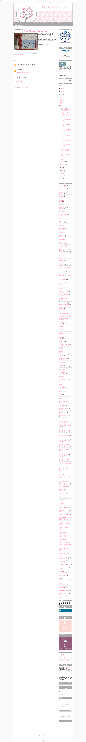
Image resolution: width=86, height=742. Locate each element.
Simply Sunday (62, 404)
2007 (61, 180)
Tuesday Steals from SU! (63, 572)
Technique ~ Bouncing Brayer (64, 506)
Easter (60, 256)
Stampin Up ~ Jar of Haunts (64, 439)
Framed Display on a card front (65, 275)
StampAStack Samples (63, 417)
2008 (61, 178)
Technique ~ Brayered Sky (64, 507)
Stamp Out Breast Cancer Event (65, 415)
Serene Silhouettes (62, 398)
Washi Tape (61, 583)
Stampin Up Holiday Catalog (64, 459)
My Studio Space (62, 349)
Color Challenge (62, 236)
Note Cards (61, 355)
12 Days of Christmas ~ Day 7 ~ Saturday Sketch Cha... (66, 130)
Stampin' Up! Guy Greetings (64, 483)
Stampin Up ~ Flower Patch (64, 430)
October (62, 162)
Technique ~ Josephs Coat (64, 528)
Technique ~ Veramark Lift (64, 552)
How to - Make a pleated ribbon (65, 299)
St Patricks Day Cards (63, 412)
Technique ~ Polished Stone (64, 536)
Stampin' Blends (62, 462)
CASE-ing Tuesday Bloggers (64, 219)
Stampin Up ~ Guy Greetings (64, 435)
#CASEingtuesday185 (63, 185)
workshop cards (62, 596)
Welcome (61, 591)
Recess (60, 383)
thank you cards (62, 561)
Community (63, 159)
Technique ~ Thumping (63, 548)
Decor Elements (62, 247)
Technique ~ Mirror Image (64, 533)
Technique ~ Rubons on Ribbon (65, 542)
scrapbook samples (62, 395)
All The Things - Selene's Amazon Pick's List (51, 23)
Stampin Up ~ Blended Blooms (64, 422)
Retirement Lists (62, 385)
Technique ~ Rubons (63, 540)
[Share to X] (35, 53)
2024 (61, 85)
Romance (61, 390)
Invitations (61, 323)
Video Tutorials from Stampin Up (65, 579)
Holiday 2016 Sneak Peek (64, 294)
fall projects (61, 260)
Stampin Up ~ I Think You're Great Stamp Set (64, 437)
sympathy (61, 499)
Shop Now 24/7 (62, 654)
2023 (61, 86)
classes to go (61, 232)
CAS (60, 218)
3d (59, 189)
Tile (59, 568)
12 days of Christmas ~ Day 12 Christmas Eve (66, 115)
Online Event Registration (63, 716)
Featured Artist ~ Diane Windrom (65, 267)
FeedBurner (68, 706)
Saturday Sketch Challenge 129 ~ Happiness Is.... (66, 150)
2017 (61, 94)
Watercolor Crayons (62, 584)
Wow (60, 597)
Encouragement (62, 257)
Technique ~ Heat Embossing (64, 527)
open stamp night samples (64, 366)
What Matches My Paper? (64, 593)
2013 (61, 100)
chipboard (61, 225)
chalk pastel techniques (63, 224)
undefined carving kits (63, 575)
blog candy (61, 205)
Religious (60, 384)
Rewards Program (62, 388)
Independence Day (62, 322)
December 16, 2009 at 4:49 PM (22, 65)
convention (61, 240)
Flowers (60, 272)
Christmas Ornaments (63, 229)
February (63, 175)
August (62, 165)
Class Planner (61, 231)
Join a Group (68, 667)
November (63, 161)
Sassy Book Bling (62, 392)
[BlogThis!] (34, 53)
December (63, 108)
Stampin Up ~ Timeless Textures (65, 419)
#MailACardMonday (62, 188)
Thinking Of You (62, 565)
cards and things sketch (63, 214)
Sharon (18, 69)
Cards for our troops (63, 217)
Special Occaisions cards (63, 408)
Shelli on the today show (63, 401)
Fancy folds (61, 261)
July (62, 167)
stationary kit (61, 489)
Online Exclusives (62, 363)
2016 (61, 96)
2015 (61, 97)
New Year (61, 351)
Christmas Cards (20, 54)
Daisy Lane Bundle (62, 246)
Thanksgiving (61, 562)
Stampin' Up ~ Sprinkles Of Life (65, 474)
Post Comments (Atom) (23, 87)
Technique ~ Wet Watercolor (64, 553)
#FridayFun (61, 186)
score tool (61, 394)
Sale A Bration (61, 391)
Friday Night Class (62, 279)
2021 (61, 88)
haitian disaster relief (63, 287)
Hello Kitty (61, 292)
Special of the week (62, 409)
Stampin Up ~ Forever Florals (64, 431)
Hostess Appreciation (63, 298)
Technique (61, 504)
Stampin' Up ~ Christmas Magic (65, 463)
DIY (59, 253)
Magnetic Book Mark (63, 332)
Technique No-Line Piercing (64, 557)
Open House (61, 365)
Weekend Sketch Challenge (64, 590)
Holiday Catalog (62, 295)
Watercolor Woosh (62, 586)
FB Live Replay (62, 264)
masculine (61, 337)
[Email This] (33, 53)
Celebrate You (61, 222)
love (60, 330)
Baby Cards (61, 193)
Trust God (61, 571)
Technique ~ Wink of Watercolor (65, 554)
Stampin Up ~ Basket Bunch (64, 421)
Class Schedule (62, 657)
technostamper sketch (63, 558)
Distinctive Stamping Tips (63, 250)
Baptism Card (61, 195)
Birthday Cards (62, 203)
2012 (61, 102)
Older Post (53, 85)
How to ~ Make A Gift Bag (64, 313)
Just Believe (61, 326)
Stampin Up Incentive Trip (64, 460)
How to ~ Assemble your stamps (65, 309)
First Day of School (62, 271)
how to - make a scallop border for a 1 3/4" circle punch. (65, 303)
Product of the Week (63, 375)
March (62, 173)
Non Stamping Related (63, 354)
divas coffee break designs (64, 252)
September (63, 164)
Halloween (61, 288)
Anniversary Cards (62, 192)
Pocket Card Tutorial (63, 372)
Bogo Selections (19, 25)
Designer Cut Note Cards (63, 249)
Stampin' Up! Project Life (63, 486)
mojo (60, 340)
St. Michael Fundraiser (63, 413)
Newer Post (17, 85)
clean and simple (62, 233)
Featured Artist (62, 266)
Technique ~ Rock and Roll (64, 539)
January (62, 176)
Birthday (60, 201)
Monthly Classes (62, 342)
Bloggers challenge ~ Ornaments (65, 157)
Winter (60, 594)
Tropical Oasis (61, 569)
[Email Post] (31, 52)
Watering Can (61, 587)
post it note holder (62, 373)
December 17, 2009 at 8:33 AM (22, 72)
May (62, 170)
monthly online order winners (64, 344)
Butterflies (61, 211)
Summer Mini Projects (63, 493)
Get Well (60, 280)
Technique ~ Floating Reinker (64, 519)
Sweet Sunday (61, 497)
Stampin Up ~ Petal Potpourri (64, 446)
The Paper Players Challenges (64, 564)
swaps (60, 496)
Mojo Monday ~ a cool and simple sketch (66, 122)
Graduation (61, 283)
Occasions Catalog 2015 (63, 358)
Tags (60, 500)
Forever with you (62, 274)
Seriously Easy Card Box (63, 399)
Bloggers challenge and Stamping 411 (65, 112)
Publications (61, 376)
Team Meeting (61, 503)
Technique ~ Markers (63, 532)
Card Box (61, 212)
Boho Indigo (61, 210)
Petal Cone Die (62, 369)
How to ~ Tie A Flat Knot (63, 314)
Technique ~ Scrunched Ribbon (65, 544)
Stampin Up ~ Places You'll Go (64, 448)
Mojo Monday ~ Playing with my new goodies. (66, 110)
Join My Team (61, 325)
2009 (61, 106)
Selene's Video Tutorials (63, 397)
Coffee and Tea (62, 235)
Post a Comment (19, 81)
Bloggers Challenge (62, 207)
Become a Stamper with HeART (29, 23)
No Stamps (61, 352)
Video (60, 578)
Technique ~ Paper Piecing (64, 535)
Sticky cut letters (62, 490)
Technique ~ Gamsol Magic (64, 525)
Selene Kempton (21, 52)
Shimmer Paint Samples (63, 402)
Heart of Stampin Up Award (64, 291)
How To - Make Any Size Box (64, 304)
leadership (61, 329)
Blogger (45, 735)
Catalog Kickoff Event (63, 221)
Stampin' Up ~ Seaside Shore (64, 468)
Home (16, 23)
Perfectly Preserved (62, 368)
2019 (61, 91)
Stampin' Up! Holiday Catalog (64, 485)
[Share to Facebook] (36, 53)
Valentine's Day (62, 576)
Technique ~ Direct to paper (64, 514)
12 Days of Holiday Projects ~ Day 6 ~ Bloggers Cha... (66, 133)
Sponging (61, 411)
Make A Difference (62, 333)
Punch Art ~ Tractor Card (63, 379)
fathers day (61, 263)
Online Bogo (61, 361)
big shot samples (62, 200)
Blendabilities (61, 204)
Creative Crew (61, 243)
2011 (61, 103)
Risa (18, 62)
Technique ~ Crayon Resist (64, 511)
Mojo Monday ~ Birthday (65, 142)
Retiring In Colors (62, 387)
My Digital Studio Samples (64, 347)
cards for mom (61, 215)
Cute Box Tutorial (62, 245)
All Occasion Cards (62, 190)
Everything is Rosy (62, 259)
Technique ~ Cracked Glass (64, 510)
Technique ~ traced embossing (64, 549)
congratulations (62, 239)
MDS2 (60, 338)
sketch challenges (62, 405)
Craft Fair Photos (62, 242)
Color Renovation (62, 238)
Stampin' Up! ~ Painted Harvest (65, 479)
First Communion (62, 269)
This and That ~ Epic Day (63, 567)
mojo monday (61, 341)
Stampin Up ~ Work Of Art (64, 454)
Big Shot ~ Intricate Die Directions (65, 197)
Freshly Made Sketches (63, 277)
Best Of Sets (61, 196)
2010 (61, 105)
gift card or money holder (63, 282)
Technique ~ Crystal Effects (64, 513)
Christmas (61, 226)
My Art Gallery (61, 658)
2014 (61, 99)
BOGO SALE (61, 208)
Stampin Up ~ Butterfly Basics (64, 424)
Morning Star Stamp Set (63, 345)
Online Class (61, 362)
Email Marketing (64, 57)
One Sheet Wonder (62, 359)
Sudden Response (62, 492)
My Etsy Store (61, 348)
